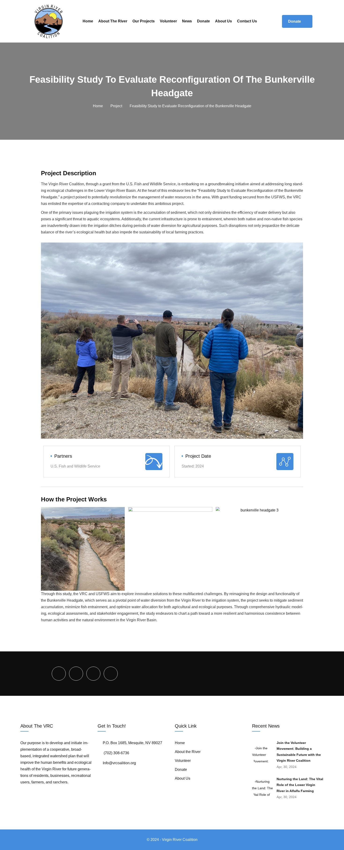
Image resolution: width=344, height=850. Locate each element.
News (187, 21)
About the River (112, 21)
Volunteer (168, 21)
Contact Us (247, 21)
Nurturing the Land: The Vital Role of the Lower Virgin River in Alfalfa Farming (300, 785)
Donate (203, 21)
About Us (223, 21)
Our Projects (143, 21)
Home (88, 21)
